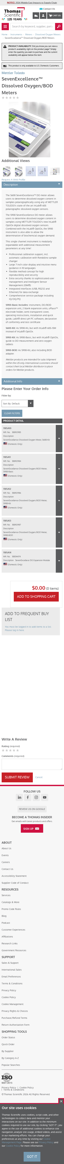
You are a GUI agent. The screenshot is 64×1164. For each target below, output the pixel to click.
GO (58, 26)
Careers (6, 862)
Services (6, 895)
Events (5, 855)
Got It (32, 1156)
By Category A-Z (10, 1058)
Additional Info (13, 381)
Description (11, 185)
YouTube (44, 797)
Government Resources (14, 950)
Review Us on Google (32, 809)
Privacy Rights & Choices (15, 1011)
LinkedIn (19, 797)
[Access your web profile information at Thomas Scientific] (43, 15)
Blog (4, 916)
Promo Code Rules (11, 909)
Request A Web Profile (13, 179)
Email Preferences (11, 976)
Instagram (36, 797)
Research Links (10, 943)
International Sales (12, 969)
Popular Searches (11, 1065)
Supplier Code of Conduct (15, 882)
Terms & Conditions (12, 983)
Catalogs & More (10, 902)
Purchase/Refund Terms (14, 1018)
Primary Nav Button (5, 26)
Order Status (8, 1037)
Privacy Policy (9, 990)
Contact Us (49, 8)
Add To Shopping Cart (36, 596)
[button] (59, 438)
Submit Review (17, 777)
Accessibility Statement (14, 876)
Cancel (39, 777)
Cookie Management (12, 1004)
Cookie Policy (9, 997)
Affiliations (7, 936)
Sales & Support (10, 962)
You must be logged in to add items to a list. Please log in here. (28, 628)
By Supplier (8, 1051)
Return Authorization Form (15, 1024)
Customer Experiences (13, 929)
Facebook (27, 797)
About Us (6, 848)
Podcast (6, 922)
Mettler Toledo (13, 73)
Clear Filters (12, 413)
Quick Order (8, 1044)
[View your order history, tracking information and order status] (36, 15)
